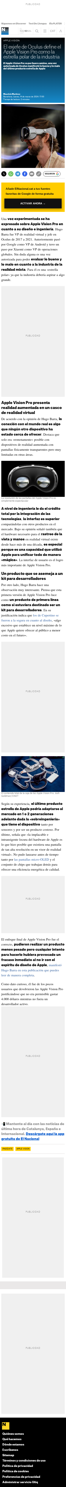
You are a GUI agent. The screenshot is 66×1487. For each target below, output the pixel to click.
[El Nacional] (33, 1426)
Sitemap (8, 1455)
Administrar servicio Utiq (20, 1482)
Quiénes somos (13, 1434)
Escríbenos (10, 1450)
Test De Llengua (38, 24)
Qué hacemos (11, 1439)
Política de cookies (15, 1471)
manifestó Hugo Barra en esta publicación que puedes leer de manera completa (31, 970)
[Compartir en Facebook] (24, 173)
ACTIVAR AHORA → (33, 203)
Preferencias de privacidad (21, 1477)
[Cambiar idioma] (53, 31)
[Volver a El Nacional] (25, 31)
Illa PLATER (55, 24)
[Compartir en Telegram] (17, 173)
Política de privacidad (17, 1466)
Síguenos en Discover (13, 24)
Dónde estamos (13, 1444)
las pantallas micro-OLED (31, 859)
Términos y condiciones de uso (24, 1460)
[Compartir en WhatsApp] (10, 173)
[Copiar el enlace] (38, 173)
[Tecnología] (5, 31)
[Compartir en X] (3, 173)
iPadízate (7, 1149)
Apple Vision (23, 1149)
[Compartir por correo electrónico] (31, 173)
